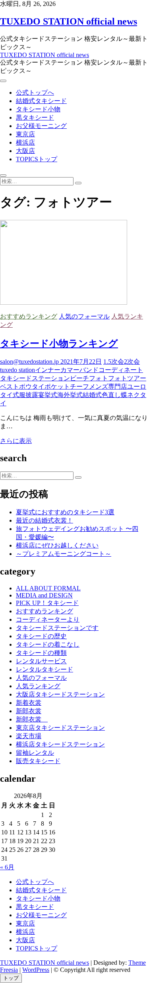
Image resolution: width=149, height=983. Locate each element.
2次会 (132, 361)
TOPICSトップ (36, 159)
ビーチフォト (89, 378)
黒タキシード (35, 117)
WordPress (35, 969)
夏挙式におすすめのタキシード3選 (65, 512)
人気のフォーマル (84, 316)
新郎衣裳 (28, 711)
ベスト (9, 386)
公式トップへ (35, 92)
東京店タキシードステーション (60, 727)
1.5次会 (113, 361)
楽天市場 (28, 736)
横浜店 (25, 142)
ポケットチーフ (67, 386)
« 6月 (7, 867)
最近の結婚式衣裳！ (44, 520)
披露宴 (35, 394)
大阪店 (25, 150)
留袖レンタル (35, 752)
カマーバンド (79, 369)
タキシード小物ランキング (59, 343)
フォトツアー (127, 378)
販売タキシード (38, 761)
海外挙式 (70, 394)
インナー (47, 369)
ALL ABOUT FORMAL (48, 588)
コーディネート (121, 369)
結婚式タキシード (41, 100)
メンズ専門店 (108, 386)
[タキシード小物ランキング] (63, 302)
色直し (111, 394)
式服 (19, 394)
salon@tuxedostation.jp (29, 361)
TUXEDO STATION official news (68, 21)
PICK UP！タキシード (47, 602)
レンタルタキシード (44, 669)
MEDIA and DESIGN (44, 595)
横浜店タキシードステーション (60, 744)
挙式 (51, 394)
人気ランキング (38, 686)
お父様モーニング (41, 125)
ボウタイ (32, 386)
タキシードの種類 (41, 652)
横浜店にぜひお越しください (57, 545)
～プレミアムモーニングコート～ (63, 553)
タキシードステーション (35, 378)
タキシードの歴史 (41, 636)
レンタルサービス (41, 661)
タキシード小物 (38, 109)
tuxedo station (17, 369)
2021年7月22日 (80, 361)
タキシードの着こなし (47, 644)
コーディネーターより (47, 619)
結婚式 (92, 394)
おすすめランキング (28, 316)
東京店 (25, 134)
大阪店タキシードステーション (60, 694)
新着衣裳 (28, 702)
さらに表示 (16, 440)
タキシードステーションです (57, 627)
